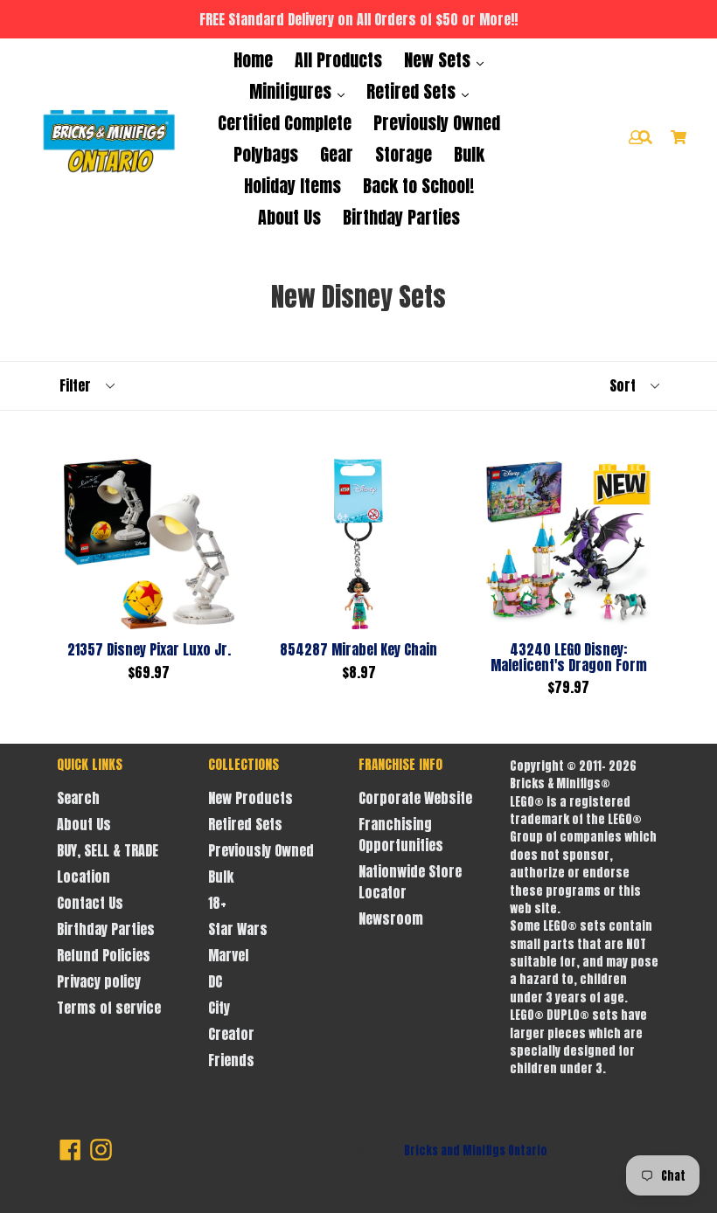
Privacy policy (99, 981)
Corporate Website (415, 797)
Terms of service (109, 1007)
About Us (289, 217)
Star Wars (238, 928)
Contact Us (90, 902)
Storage (403, 154)
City (219, 1007)
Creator (231, 1033)
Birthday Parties (401, 217)
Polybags (265, 154)
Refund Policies (103, 955)
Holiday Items (292, 185)
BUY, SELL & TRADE (107, 850)
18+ (217, 902)
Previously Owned (436, 122)
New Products (250, 797)
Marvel (228, 955)
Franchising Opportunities (400, 835)
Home (253, 59)
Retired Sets (413, 91)
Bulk (469, 154)
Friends (231, 1060)
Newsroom (390, 918)
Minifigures (292, 91)
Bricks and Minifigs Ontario (475, 1150)
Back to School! (418, 185)
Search (78, 797)
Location (83, 876)
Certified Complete (285, 122)
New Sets (439, 59)
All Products (338, 59)
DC (215, 981)
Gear (336, 154)
